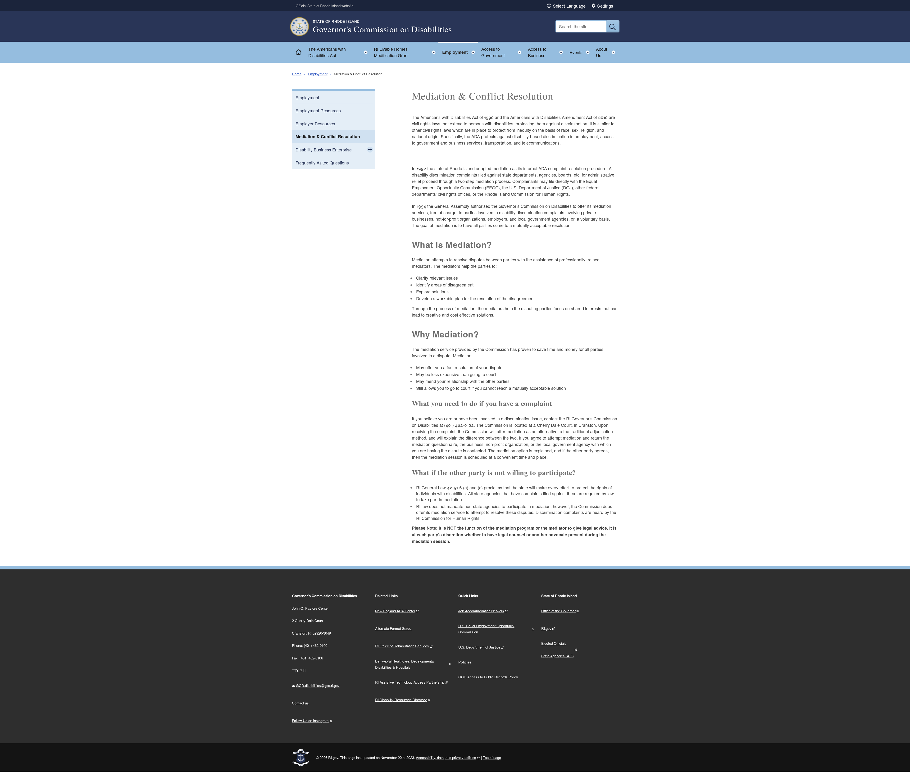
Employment (318, 73)
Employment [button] (460, 51)
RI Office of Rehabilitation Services (402, 645)
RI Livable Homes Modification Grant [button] (406, 52)
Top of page (492, 757)
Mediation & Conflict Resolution (328, 136)
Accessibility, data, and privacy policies (446, 757)
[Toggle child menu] (370, 149)
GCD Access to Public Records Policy (488, 676)
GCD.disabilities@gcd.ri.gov (318, 685)
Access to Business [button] (547, 52)
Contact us (300, 702)
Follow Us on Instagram (310, 720)
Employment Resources (318, 110)
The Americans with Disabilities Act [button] (339, 52)
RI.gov (546, 628)
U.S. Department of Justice (479, 647)
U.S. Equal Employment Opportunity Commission (486, 628)
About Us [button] (607, 52)
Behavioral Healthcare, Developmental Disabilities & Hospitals (404, 664)
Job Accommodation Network (481, 610)
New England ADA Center (395, 610)
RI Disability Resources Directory (401, 699)
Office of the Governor (558, 610)
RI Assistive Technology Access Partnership (409, 682)
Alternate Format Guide (393, 628)
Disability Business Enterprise (324, 149)
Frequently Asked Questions (322, 162)
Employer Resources (315, 123)
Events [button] (580, 51)
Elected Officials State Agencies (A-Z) (557, 649)
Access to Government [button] (502, 52)
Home (296, 73)
